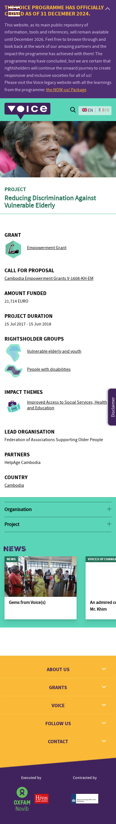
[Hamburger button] (14, 11)
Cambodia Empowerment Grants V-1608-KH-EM (49, 278)
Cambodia (14, 485)
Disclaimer (113, 407)
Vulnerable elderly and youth (54, 351)
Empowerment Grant (46, 248)
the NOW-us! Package (66, 90)
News (14, 549)
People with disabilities (49, 369)
